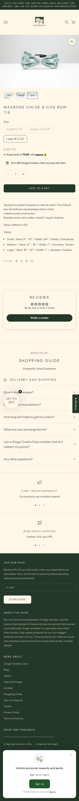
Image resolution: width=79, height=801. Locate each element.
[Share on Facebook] (16, 261)
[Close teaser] (20, 391)
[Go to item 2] (20, 95)
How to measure (13, 700)
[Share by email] (31, 261)
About (7, 676)
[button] (11, 400)
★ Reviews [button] (76, 403)
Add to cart (39, 188)
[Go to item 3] (32, 95)
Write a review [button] (39, 317)
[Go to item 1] (9, 95)
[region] (39, 489)
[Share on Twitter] (21, 261)
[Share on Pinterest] (26, 261)
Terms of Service (13, 718)
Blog (6, 669)
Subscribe (17, 599)
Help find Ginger (13, 682)
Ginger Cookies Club (15, 663)
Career (8, 706)
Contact (8, 688)
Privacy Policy (11, 712)
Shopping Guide (13, 694)
